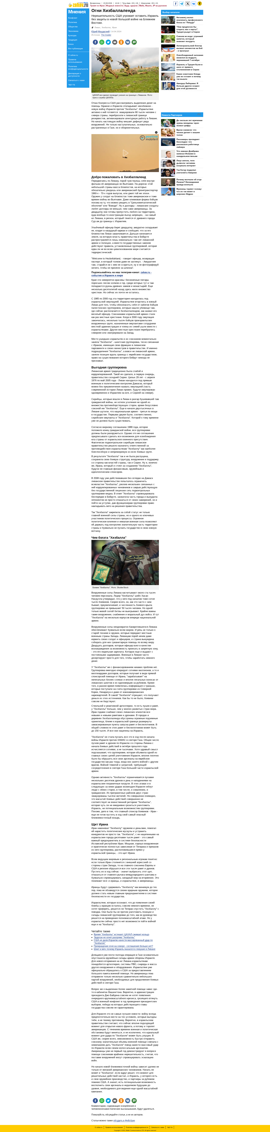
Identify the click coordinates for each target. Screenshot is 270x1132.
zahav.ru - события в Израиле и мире (121, 274)
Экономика (73, 31)
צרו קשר (71, 84)
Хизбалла (106, 27)
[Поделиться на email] (114, 42)
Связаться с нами (76, 80)
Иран (114, 27)
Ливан (97, 27)
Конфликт (72, 18)
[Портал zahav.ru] (194, 3)
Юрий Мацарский (100, 31)
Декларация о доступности (74, 74)
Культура (72, 35)
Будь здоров (131, 5)
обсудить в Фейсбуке (124, 1120)
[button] (156, 132)
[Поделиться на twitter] (108, 42)
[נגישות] (200, 3)
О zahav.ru (73, 55)
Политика (72, 22)
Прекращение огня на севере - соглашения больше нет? (123, 946)
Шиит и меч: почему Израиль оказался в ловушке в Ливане (124, 949)
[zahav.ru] (175, 3)
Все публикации (75, 48)
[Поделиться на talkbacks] (134, 42)
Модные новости (114, 5)
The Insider (106, 35)
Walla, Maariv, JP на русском (153, 5)
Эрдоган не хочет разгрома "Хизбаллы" (114, 937)
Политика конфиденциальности (78, 67)
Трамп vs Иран (97, 5)
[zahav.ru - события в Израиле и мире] (181, 3)
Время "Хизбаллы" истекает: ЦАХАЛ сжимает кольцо (121, 934)
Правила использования (75, 60)
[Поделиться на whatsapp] (101, 42)
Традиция (72, 40)
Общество (73, 26)
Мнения (77, 11)
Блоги (71, 44)
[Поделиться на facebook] (95, 42)
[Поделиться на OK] (121, 42)
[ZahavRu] (187, 3)
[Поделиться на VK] (127, 42)
